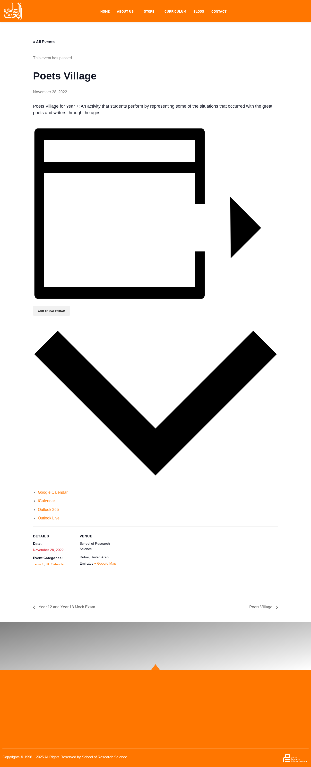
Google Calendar (53, 492)
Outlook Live (49, 518)
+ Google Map (105, 563)
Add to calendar (51, 311)
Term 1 (38, 564)
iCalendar (46, 501)
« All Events (44, 42)
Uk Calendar (55, 564)
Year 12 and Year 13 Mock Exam (66, 607)
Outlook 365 (48, 510)
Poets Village (261, 607)
